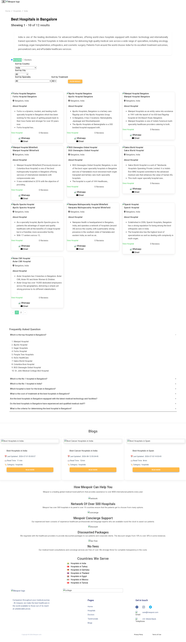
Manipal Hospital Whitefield (26, 150)
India (26, 11)
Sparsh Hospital (131, 207)
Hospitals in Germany (80, 570)
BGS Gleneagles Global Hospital (83, 150)
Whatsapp (25, 138)
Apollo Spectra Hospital (24, 207)
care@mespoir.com (150, 612)
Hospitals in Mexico (79, 579)
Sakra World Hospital (134, 150)
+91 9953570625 (149, 619)
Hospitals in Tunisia (79, 583)
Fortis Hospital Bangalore (25, 96)
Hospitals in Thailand (80, 573)
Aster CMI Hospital (22, 261)
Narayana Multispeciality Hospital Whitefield (89, 207)
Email (25, 141)
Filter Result (75, 81)
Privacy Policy (138, 634)
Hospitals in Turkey (79, 566)
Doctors (28, 60)
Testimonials (93, 619)
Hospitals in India (78, 563)
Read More (30, 470)
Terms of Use (156, 634)
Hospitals (17, 11)
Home (7, 11)
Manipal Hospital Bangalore (137, 96)
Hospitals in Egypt (79, 576)
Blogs (90, 623)
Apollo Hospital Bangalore (80, 96)
